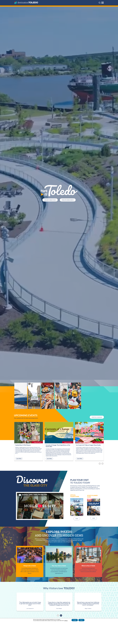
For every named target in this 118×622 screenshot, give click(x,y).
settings (65, 620)
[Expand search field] (99, 2)
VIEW (76, 518)
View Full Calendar (97, 417)
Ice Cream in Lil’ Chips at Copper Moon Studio (88, 445)
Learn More (55, 391)
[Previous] (57, 615)
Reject (81, 620)
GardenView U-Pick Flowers (23, 445)
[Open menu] (102, 2)
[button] (100, 463)
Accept (74, 620)
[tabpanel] (70, 396)
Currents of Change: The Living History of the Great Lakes (58, 445)
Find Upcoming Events (68, 200)
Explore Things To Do (50, 200)
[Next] (60, 615)
